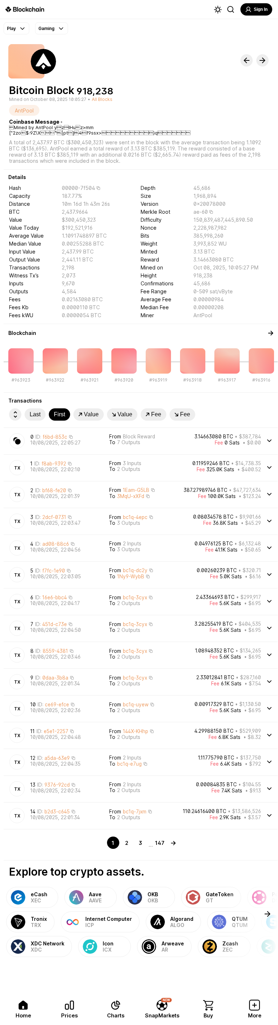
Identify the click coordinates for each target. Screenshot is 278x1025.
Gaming (46, 28)
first (59, 414)
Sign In (261, 9)
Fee (156, 414)
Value (91, 414)
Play (11, 28)
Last (35, 414)
